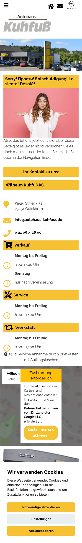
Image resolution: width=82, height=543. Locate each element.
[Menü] (6, 5)
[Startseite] (51, 5)
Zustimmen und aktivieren (41, 432)
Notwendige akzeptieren (41, 507)
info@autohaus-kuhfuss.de (38, 220)
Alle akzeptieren (41, 531)
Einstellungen (41, 519)
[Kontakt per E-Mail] (60, 5)
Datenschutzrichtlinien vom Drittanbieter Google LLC (41, 412)
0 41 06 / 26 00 (28, 232)
